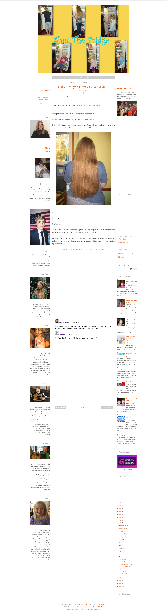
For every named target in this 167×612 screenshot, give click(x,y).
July (121, 540)
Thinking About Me (124, 88)
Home (82, 407)
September (123, 534)
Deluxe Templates (95, 609)
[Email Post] (102, 249)
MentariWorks (98, 607)
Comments (123, 257)
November (123, 528)
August (122, 537)
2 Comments (96, 249)
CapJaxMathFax (130, 382)
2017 (120, 514)
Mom (89, 249)
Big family (72, 249)
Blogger (102, 604)
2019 (120, 508)
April (121, 548)
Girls (78, 249)
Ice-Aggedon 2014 (123, 369)
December (123, 525)
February (122, 554)
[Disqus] (84, 288)
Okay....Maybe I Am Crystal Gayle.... (83, 86)
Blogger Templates (72, 609)
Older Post (107, 407)
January (122, 557)
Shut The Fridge (82, 604)
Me (86, 249)
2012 (120, 580)
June (121, 542)
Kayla (46, 151)
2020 (120, 506)
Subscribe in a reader (122, 242)
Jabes (46, 148)
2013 (120, 578)
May (121, 545)
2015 (120, 520)
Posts (121, 253)
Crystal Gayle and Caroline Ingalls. (89, 105)
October (122, 531)
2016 (120, 517)
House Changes (124, 569)
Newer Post (60, 407)
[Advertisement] (69, 390)
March (122, 551)
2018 (120, 511)
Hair (82, 249)
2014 (120, 523)
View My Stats (46, 90)
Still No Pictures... (122, 435)
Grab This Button (127, 469)
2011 (120, 583)
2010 (120, 586)
